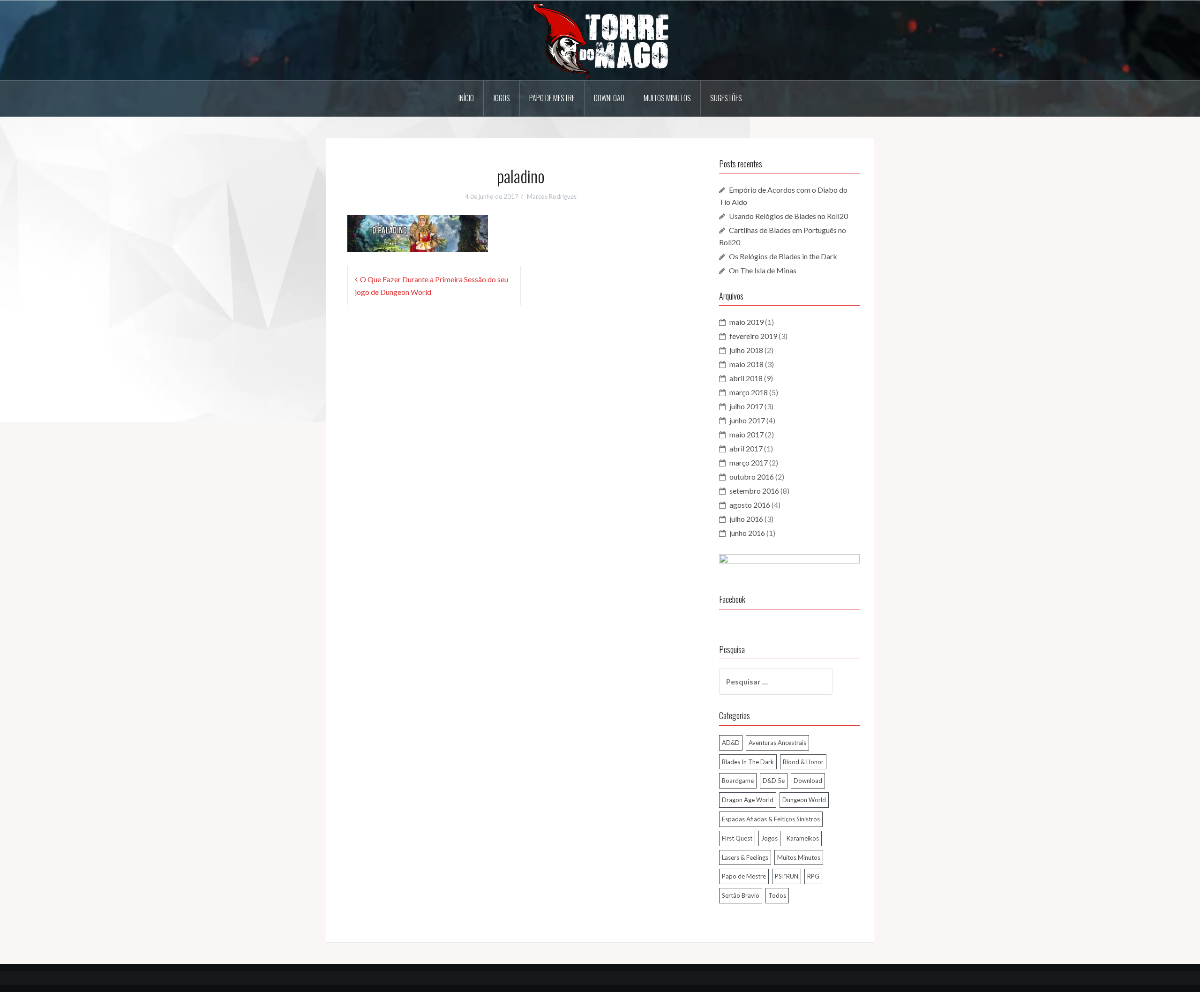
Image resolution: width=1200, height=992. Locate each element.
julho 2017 (746, 406)
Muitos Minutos (667, 98)
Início (466, 98)
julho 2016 (746, 518)
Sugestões (726, 98)
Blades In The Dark (748, 762)
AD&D (731, 742)
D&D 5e (774, 780)
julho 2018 (746, 350)
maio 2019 (746, 321)
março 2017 (748, 462)
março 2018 (748, 392)
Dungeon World (804, 800)
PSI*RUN (786, 876)
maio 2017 (746, 434)
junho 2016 (747, 532)
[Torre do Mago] (600, 39)
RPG (813, 876)
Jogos (501, 98)
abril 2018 (746, 378)
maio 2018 (746, 364)
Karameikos (803, 838)
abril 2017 (746, 448)
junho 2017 (747, 420)
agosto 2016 (749, 504)
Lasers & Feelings (745, 857)
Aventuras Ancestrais (777, 742)
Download (609, 98)
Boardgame (738, 780)
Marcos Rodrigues (552, 196)
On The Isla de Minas (762, 270)
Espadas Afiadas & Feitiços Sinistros (771, 819)
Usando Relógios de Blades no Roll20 (788, 215)
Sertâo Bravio (740, 895)
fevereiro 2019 (753, 335)
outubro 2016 (751, 476)
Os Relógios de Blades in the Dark (783, 256)
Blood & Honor (803, 762)
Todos (777, 895)
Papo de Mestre (552, 98)
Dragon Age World (747, 800)
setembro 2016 (754, 490)
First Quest (737, 838)
